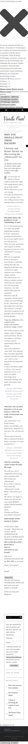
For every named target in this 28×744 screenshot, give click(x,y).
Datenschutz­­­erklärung (13, 657)
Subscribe (8, 577)
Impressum (19, 107)
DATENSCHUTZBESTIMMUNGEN (12, 730)
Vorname (9, 638)
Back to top (14, 738)
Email (8, 642)
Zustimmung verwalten (9, 743)
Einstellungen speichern (10, 102)
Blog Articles (8, 130)
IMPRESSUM (7, 729)
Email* (6, 571)
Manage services (17, 89)
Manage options (5, 89)
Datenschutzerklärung (7, 107)
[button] (14, 23)
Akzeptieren (5, 97)
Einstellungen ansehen (9, 99)
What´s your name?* (11, 565)
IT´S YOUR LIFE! (18, 130)
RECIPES (6, 132)
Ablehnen (14, 97)
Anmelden (14, 665)
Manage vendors (5, 92)
